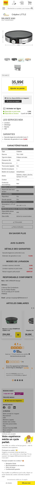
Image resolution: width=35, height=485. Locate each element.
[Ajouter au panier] (18, 335)
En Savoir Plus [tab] (17, 233)
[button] (14, 3)
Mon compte (7, 432)
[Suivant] (32, 308)
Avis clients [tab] (17, 243)
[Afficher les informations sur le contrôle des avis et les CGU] (29, 354)
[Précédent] (34, 308)
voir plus (26, 367)
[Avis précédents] (3, 368)
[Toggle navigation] (3, 8)
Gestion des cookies (9, 422)
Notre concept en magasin (11, 414)
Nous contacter (7, 430)
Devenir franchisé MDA (10, 428)
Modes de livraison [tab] (17, 261)
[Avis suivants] (32, 368)
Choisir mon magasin (14, 101)
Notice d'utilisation (18, 227)
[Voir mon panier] (30, 3)
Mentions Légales (8, 420)
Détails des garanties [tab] (17, 248)
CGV (4, 418)
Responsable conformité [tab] (17, 277)
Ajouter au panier (17, 88)
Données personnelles (10, 424)
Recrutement (7, 416)
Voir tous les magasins (14, 401)
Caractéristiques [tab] (17, 145)
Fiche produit (18, 222)
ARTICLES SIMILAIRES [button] (17, 303)
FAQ (4, 426)
